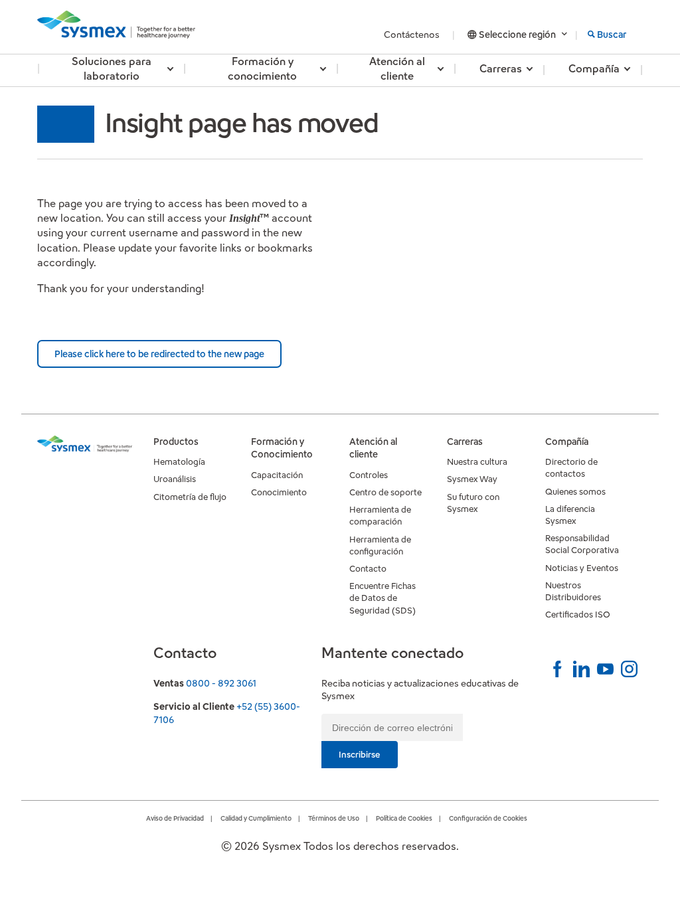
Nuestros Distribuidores (573, 591)
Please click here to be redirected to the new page (159, 354)
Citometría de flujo (189, 497)
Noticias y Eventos (581, 568)
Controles (368, 475)
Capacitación (277, 475)
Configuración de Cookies (488, 818)
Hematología (179, 461)
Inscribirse (360, 754)
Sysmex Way (472, 479)
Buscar (611, 35)
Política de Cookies (404, 818)
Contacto (367, 568)
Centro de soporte (385, 492)
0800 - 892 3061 (221, 683)
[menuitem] (111, 70)
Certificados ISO (577, 614)
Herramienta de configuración (380, 545)
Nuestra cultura (477, 461)
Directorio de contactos (571, 467)
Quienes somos (575, 491)
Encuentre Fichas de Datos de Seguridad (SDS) (382, 598)
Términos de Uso (333, 818)
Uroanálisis (174, 479)
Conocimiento (279, 492)
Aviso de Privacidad (175, 818)
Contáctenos (413, 35)
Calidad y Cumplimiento (256, 818)
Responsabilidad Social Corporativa (582, 544)
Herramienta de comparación (380, 515)
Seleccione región (517, 35)
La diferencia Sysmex (570, 515)
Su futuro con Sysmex (473, 503)
